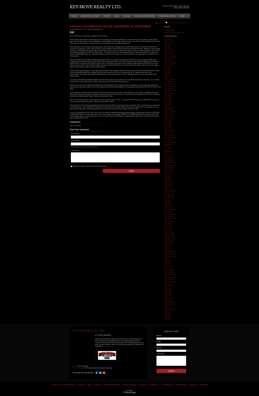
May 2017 (167, 244)
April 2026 (167, 47)
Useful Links (181, 385)
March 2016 (168, 268)
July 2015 (167, 286)
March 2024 (168, 105)
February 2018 (169, 233)
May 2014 (167, 319)
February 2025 (169, 79)
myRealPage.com (129, 392)
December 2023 (170, 112)
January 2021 (169, 184)
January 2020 (169, 193)
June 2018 (168, 226)
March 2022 (168, 156)
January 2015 (168, 300)
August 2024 (169, 93)
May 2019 (167, 203)
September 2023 (170, 116)
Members (193, 385)
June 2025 (168, 70)
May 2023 (167, 123)
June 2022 (168, 149)
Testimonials (167, 385)
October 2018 (169, 217)
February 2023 (169, 130)
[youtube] (104, 373)
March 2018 (168, 231)
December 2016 (170, 251)
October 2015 (169, 279)
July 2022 (167, 147)
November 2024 (170, 86)
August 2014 (168, 312)
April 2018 (167, 228)
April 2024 (167, 102)
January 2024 (169, 109)
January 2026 (169, 54)
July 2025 (167, 68)
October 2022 (169, 140)
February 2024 (169, 107)
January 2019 (169, 212)
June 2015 (167, 289)
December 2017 (170, 237)
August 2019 (168, 198)
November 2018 (170, 214)
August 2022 (168, 144)
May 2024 (167, 100)
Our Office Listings (90, 16)
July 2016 (167, 258)
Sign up (186, 6)
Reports (143, 385)
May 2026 (167, 44)
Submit (131, 171)
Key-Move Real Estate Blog (174, 32)
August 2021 (168, 170)
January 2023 (169, 133)
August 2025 (168, 65)
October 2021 (169, 168)
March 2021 (168, 182)
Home (74, 16)
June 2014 (168, 317)
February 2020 (169, 191)
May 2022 (167, 151)
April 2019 (167, 205)
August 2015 (168, 284)
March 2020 (168, 189)
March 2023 (168, 128)
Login (180, 6)
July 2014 (167, 314)
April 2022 (167, 154)
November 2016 (170, 254)
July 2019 (167, 200)
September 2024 (170, 91)
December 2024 (170, 84)
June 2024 (168, 98)
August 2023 (168, 119)
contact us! (107, 346)
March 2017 (168, 249)
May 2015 (167, 291)
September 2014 (170, 310)
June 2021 (167, 175)
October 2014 (169, 307)
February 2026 (169, 51)
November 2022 (170, 137)
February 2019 (169, 210)
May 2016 (167, 263)
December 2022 (170, 135)
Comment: (75, 150)
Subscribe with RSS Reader (177, 23)
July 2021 (167, 172)
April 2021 (167, 179)
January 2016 (169, 272)
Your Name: (75, 134)
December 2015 (170, 275)
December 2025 (170, 56)
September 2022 (170, 142)
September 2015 (170, 282)
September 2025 (170, 63)
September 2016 (170, 256)
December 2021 (170, 163)
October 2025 (169, 61)
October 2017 (169, 242)
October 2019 (169, 196)
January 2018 (169, 235)
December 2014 (170, 303)
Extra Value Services (145, 16)
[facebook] (97, 373)
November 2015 (170, 277)
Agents (106, 16)
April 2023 (167, 126)
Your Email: (75, 140)
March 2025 (168, 77)
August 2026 (168, 42)
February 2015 (169, 298)
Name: (159, 335)
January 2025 (169, 81)
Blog (116, 16)
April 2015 (167, 293)
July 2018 (167, 224)
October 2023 (169, 114)
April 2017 (167, 247)
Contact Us (154, 385)
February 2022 (169, 158)
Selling (127, 16)
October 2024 (169, 88)
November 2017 (170, 240)
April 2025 (167, 75)
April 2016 (167, 265)
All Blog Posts (169, 30)
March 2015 (168, 296)
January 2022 (169, 161)
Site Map (203, 385)
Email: (158, 342)
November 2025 (170, 58)
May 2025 (167, 72)
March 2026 (168, 49)
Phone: (159, 348)
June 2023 (168, 121)
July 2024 (167, 95)
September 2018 (170, 219)
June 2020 (168, 186)
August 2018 (168, 221)
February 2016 (169, 270)
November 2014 (170, 305)
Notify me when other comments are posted (89, 166)
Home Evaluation (167, 16)
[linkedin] (101, 373)
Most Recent (169, 40)
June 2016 (167, 261)
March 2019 (168, 207)
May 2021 (167, 177)
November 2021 (170, 165)
